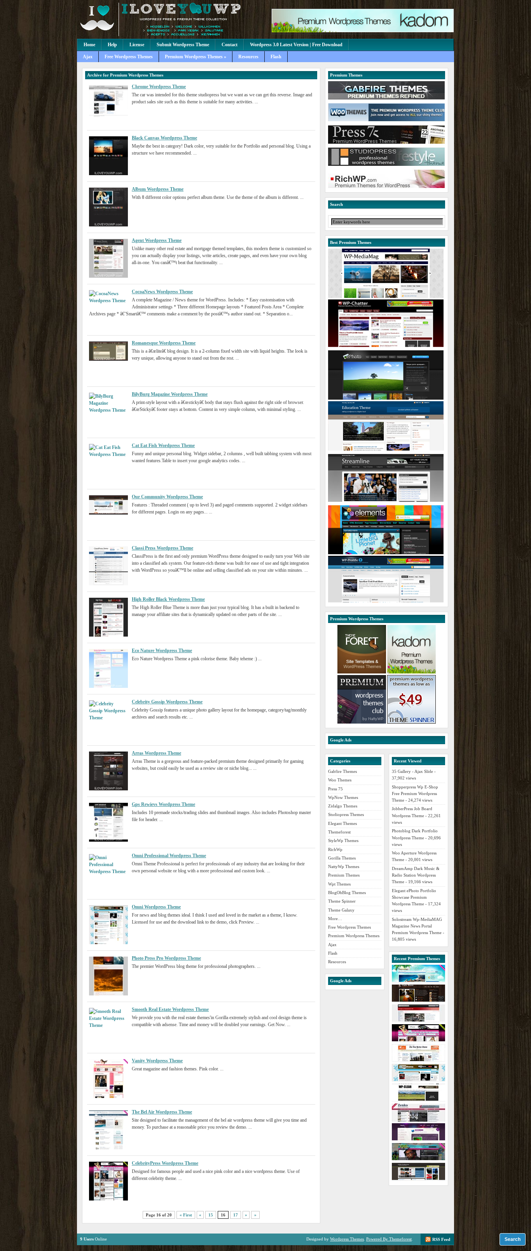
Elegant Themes (342, 823)
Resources (248, 56)
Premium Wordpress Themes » (195, 56)
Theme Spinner (342, 901)
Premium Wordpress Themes (353, 935)
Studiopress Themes (346, 814)
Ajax (88, 56)
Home (89, 44)
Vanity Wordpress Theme (157, 1060)
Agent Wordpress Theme (157, 240)
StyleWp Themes (343, 840)
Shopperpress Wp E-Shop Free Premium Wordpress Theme (415, 794)
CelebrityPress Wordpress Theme (165, 1163)
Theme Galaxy (341, 910)
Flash (276, 56)
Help (112, 44)
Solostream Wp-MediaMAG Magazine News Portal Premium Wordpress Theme (417, 926)
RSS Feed (441, 1239)
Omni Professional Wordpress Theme (169, 855)
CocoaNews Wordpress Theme (162, 291)
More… (335, 918)
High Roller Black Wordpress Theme (168, 599)
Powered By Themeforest (389, 1239)
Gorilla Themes (342, 858)
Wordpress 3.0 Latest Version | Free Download (296, 44)
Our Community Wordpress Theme (167, 496)
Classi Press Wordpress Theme (162, 548)
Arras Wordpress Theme (156, 753)
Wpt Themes (339, 884)
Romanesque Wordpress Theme (164, 343)
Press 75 (335, 788)
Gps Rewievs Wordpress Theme (163, 804)
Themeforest (339, 832)
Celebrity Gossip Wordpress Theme (167, 702)
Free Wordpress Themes (129, 56)
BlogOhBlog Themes (347, 892)
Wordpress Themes (347, 1239)
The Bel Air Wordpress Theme (162, 1112)
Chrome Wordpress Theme (159, 86)
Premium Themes (344, 875)
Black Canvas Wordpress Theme (164, 138)
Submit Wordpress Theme (183, 44)
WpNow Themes (343, 797)
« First (186, 1215)
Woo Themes (339, 780)
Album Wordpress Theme (157, 189)
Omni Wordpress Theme (156, 907)
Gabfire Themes (342, 771)
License (136, 44)
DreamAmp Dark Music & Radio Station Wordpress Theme (416, 875)
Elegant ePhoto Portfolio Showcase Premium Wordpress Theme (414, 897)
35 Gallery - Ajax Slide (412, 771)
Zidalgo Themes (342, 806)
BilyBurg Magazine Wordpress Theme (170, 394)
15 (211, 1215)
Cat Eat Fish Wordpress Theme (163, 445)
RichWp (335, 849)
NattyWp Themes (343, 866)
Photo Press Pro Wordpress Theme (166, 958)
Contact (230, 44)
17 (235, 1215)
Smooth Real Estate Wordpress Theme (170, 1009)
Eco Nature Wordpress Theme (162, 650)
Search (513, 1239)
